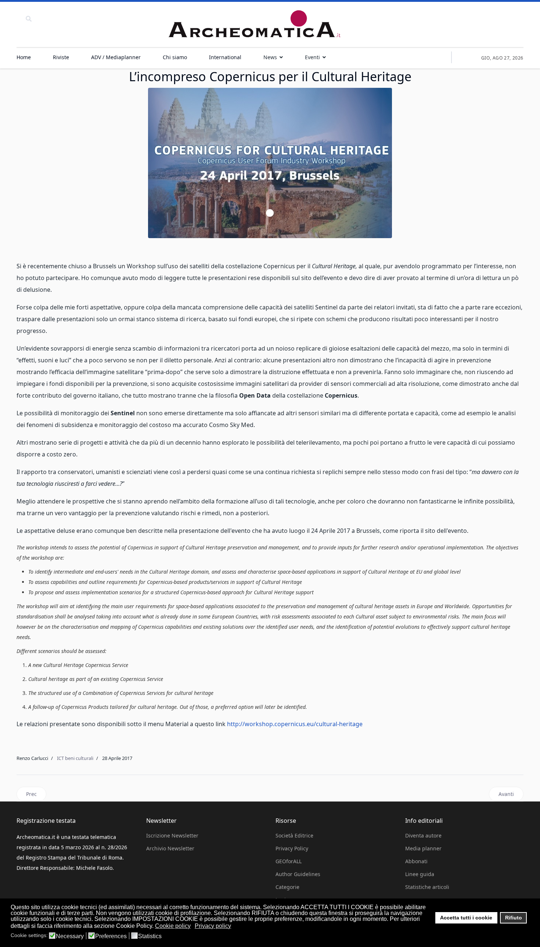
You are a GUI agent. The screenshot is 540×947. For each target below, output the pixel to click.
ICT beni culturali (75, 758)
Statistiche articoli (427, 886)
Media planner (423, 848)
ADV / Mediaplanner (116, 57)
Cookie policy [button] (173, 926)
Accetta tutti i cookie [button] (466, 918)
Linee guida (419, 874)
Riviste (61, 57)
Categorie (287, 886)
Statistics (150, 936)
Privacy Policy (292, 848)
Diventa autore (423, 835)
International (225, 57)
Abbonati (416, 861)
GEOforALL (289, 861)
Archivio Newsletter (170, 848)
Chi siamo (175, 57)
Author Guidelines (298, 874)
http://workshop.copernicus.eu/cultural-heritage (295, 724)
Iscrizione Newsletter (172, 835)
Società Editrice (294, 835)
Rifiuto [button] (513, 918)
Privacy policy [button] (213, 926)
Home (24, 57)
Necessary (70, 936)
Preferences (111, 936)
